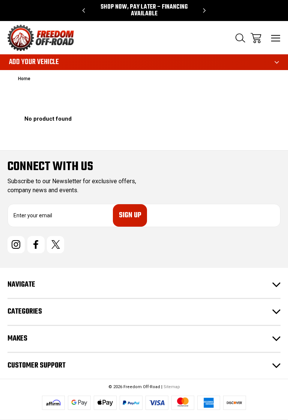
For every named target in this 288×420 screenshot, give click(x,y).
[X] (55, 244)
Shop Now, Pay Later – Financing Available (144, 10)
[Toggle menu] (276, 38)
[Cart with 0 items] (255, 38)
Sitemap (172, 386)
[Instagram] (16, 244)
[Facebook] (36, 244)
